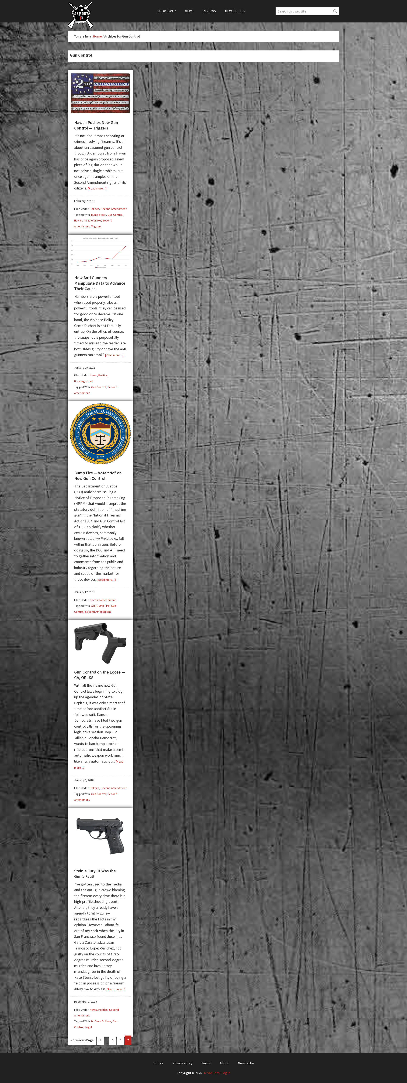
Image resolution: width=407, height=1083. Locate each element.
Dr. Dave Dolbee (101, 1021)
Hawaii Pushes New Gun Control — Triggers (96, 125)
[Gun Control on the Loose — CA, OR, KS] (100, 662)
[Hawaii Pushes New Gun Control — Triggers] (100, 112)
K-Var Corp (212, 1073)
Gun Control (115, 215)
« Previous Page (81, 1041)
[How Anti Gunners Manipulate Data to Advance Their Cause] (100, 267)
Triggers (96, 226)
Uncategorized (83, 381)
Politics (94, 209)
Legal (88, 1027)
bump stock (98, 215)
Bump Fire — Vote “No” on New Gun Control (98, 475)
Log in (226, 1073)
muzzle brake (92, 220)
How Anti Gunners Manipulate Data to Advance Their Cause (99, 283)
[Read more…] (97, 188)
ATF (93, 606)
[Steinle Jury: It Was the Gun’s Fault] (100, 860)
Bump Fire (103, 606)
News (93, 375)
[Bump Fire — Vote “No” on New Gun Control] (100, 462)
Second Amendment (114, 209)
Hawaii (78, 220)
